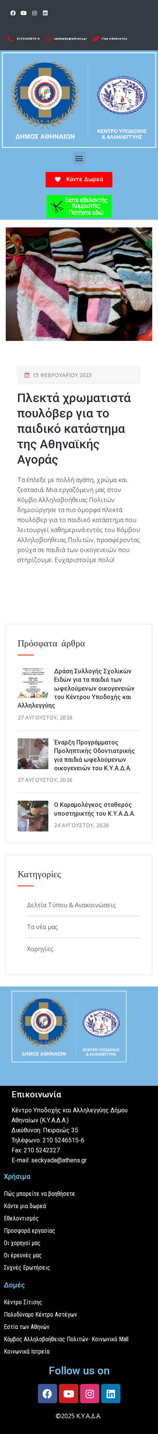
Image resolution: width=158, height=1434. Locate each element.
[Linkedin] (45, 13)
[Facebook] (13, 13)
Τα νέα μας (42, 927)
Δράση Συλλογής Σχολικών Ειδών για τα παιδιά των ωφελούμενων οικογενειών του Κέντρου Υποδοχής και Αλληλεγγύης (76, 688)
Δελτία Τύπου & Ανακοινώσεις (71, 905)
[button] (79, 158)
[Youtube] (23, 13)
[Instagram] (34, 13)
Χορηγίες (40, 949)
